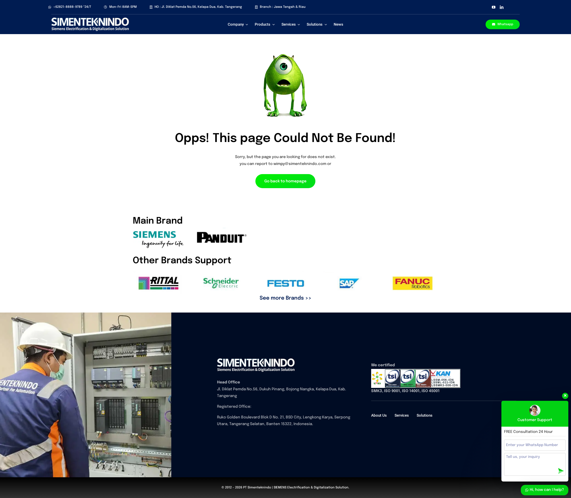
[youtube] (493, 7)
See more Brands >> (285, 298)
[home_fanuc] (256, 360)
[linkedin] (501, 7)
